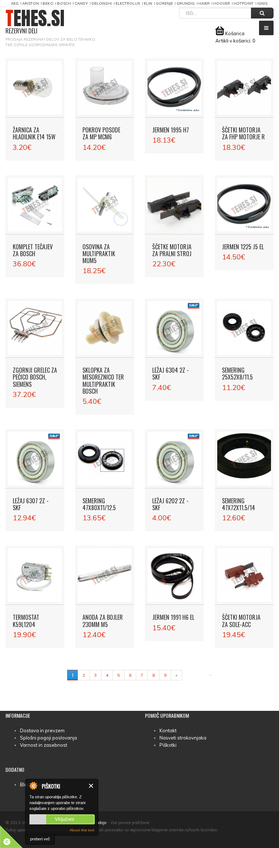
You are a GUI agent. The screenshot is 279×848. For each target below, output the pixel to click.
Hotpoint (244, 3)
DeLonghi (102, 3)
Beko (48, 3)
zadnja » (195, 675)
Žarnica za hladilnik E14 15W (34, 133)
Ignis (262, 3)
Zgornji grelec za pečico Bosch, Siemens (35, 377)
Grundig (186, 3)
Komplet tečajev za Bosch (33, 250)
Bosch (64, 3)
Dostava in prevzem (42, 730)
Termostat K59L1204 (26, 620)
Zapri (91, 785)
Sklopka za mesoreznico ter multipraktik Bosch (103, 381)
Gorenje (164, 3)
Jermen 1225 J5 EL (243, 246)
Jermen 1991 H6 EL (173, 617)
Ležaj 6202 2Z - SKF (170, 504)
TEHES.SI (35, 22)
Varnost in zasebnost (43, 745)
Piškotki (168, 745)
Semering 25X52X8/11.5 (237, 373)
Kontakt (168, 730)
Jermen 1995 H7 (170, 130)
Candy (81, 3)
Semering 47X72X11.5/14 (238, 504)
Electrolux (128, 3)
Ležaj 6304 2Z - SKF (170, 373)
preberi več (40, 839)
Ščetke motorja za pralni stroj (171, 250)
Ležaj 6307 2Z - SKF (31, 504)
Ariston (30, 3)
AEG (15, 3)
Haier (204, 3)
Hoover (221, 3)
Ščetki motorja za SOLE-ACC (241, 620)
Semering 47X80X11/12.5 (99, 504)
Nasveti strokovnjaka (182, 738)
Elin (148, 3)
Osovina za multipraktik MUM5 (98, 253)
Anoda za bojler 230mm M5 (102, 620)
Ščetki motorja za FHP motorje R (243, 133)
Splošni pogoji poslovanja (48, 738)
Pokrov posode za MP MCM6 (101, 133)
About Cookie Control (33, 785)
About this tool (82, 830)
